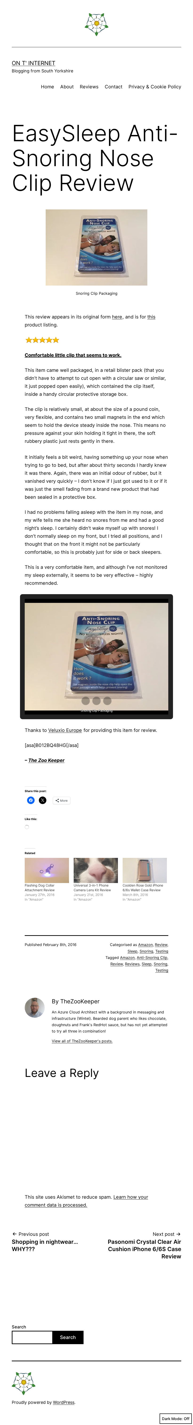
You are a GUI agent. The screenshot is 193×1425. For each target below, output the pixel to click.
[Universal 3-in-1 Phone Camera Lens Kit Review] (96, 870)
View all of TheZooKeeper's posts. (82, 1041)
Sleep (132, 951)
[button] (85, 701)
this (151, 317)
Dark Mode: (172, 1418)
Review (161, 944)
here (117, 317)
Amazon (145, 944)
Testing (161, 951)
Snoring (146, 951)
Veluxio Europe (65, 730)
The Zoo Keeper (46, 760)
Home (47, 87)
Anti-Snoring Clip (152, 957)
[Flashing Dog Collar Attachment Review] (47, 870)
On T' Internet (33, 63)
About (67, 87)
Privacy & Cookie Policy (155, 87)
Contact (113, 87)
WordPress (63, 1402)
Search (19, 1326)
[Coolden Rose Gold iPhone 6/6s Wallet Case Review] (145, 870)
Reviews (89, 87)
